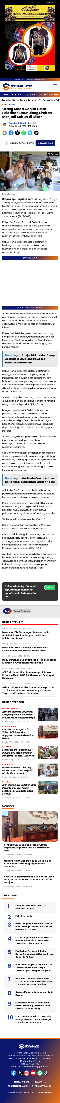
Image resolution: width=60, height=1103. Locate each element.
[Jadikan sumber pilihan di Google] (5, 134)
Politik (12, 105)
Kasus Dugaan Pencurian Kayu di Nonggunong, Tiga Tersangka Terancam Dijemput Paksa (33, 940)
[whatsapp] (40, 1075)
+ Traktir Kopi (45, 143)
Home (6, 94)
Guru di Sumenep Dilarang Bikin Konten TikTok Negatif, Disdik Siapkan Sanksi (17, 770)
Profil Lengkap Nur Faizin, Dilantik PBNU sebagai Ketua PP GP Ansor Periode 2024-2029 (33, 926)
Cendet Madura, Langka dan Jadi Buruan (34, 994)
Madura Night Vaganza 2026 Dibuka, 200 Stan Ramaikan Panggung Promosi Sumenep (18, 752)
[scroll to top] (55, 1085)
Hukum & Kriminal (48, 94)
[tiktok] (46, 1075)
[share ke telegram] (30, 134)
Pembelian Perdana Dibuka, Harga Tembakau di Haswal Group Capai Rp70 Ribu (34, 954)
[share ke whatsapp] (24, 134)
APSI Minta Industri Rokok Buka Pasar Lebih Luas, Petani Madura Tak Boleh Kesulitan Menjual (19, 789)
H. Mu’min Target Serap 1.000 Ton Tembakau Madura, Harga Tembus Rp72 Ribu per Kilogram (33, 967)
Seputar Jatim (16, 123)
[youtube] (34, 1075)
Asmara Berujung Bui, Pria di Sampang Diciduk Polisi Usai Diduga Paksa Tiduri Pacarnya (18, 714)
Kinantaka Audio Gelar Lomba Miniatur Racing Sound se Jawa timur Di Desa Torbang (32, 1005)
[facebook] (14, 1075)
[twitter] (20, 1075)
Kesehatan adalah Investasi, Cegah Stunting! (31, 907)
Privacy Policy (43, 1086)
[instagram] (27, 1075)
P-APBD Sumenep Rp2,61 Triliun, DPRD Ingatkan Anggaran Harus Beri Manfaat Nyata (18, 734)
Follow (50, 587)
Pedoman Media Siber (18, 1086)
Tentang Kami (21, 1082)
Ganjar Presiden (22, 611)
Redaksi (39, 1082)
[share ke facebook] (12, 134)
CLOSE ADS (50, 2)
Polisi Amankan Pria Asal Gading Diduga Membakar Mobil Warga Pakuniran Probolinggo (33, 1019)
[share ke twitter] (18, 134)
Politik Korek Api (24, 916)
